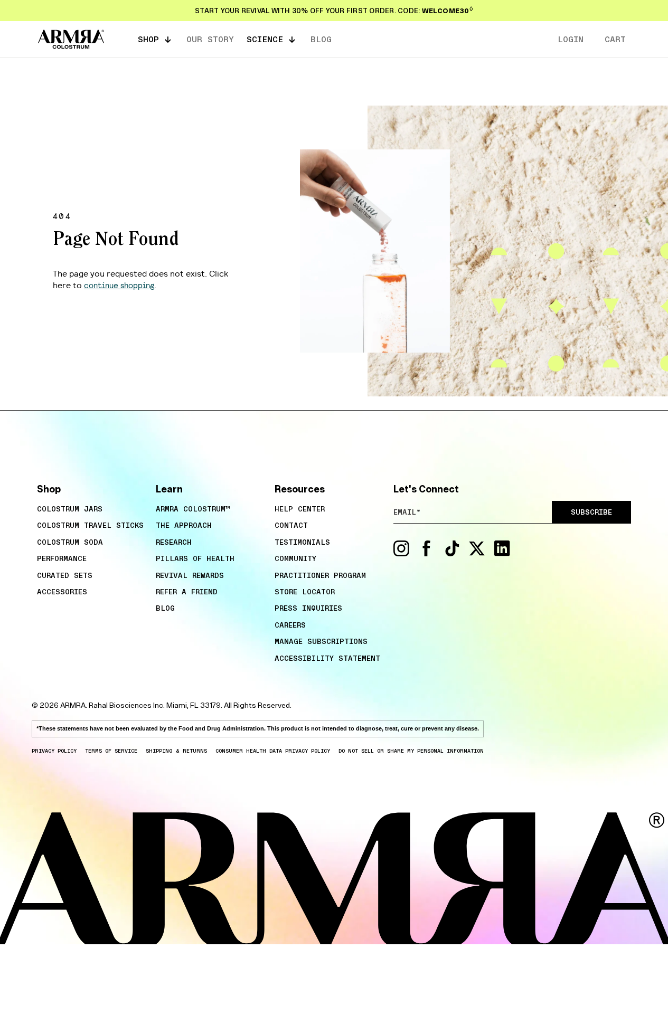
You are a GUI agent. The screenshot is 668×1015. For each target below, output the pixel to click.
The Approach (184, 525)
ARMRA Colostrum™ (193, 509)
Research (174, 542)
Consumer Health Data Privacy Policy (272, 750)
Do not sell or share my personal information (411, 750)
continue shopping (119, 285)
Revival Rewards (190, 575)
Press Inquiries (308, 608)
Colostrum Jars (69, 509)
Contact (291, 525)
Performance (62, 558)
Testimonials (302, 542)
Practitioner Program (320, 575)
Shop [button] (148, 39)
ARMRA (73, 705)
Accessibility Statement (327, 658)
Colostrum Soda (70, 542)
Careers (290, 625)
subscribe (591, 512)
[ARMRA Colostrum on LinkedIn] (502, 553)
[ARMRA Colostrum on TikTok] (452, 553)
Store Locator (305, 591)
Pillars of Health (195, 558)
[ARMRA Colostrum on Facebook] (427, 553)
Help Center (300, 509)
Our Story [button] (210, 39)
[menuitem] (91, 509)
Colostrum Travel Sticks (90, 525)
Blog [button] (321, 39)
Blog (165, 608)
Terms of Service (111, 750)
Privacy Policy (54, 750)
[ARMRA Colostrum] (71, 39)
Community (295, 558)
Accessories (62, 591)
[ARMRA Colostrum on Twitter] (477, 553)
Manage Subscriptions (321, 641)
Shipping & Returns (176, 750)
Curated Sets (64, 575)
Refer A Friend (187, 591)
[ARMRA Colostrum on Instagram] (401, 553)
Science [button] (265, 39)
